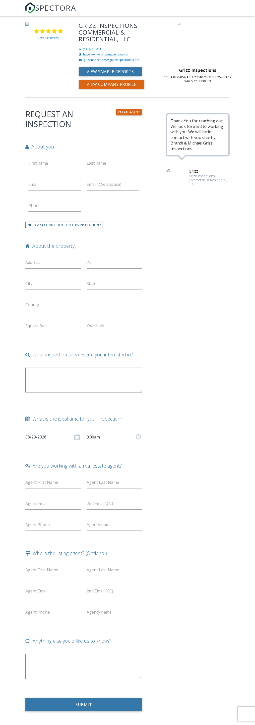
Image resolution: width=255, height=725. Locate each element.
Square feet (36, 326)
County (32, 304)
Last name (96, 163)
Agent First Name (41, 482)
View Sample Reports (110, 71)
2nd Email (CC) (100, 503)
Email (33, 184)
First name (38, 163)
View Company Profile (111, 84)
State (91, 283)
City (28, 283)
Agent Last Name (103, 482)
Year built (96, 326)
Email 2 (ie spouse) (104, 184)
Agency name (99, 524)
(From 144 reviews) (48, 38)
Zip (90, 262)
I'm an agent (129, 112)
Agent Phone (37, 524)
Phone (34, 205)
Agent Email (36, 503)
